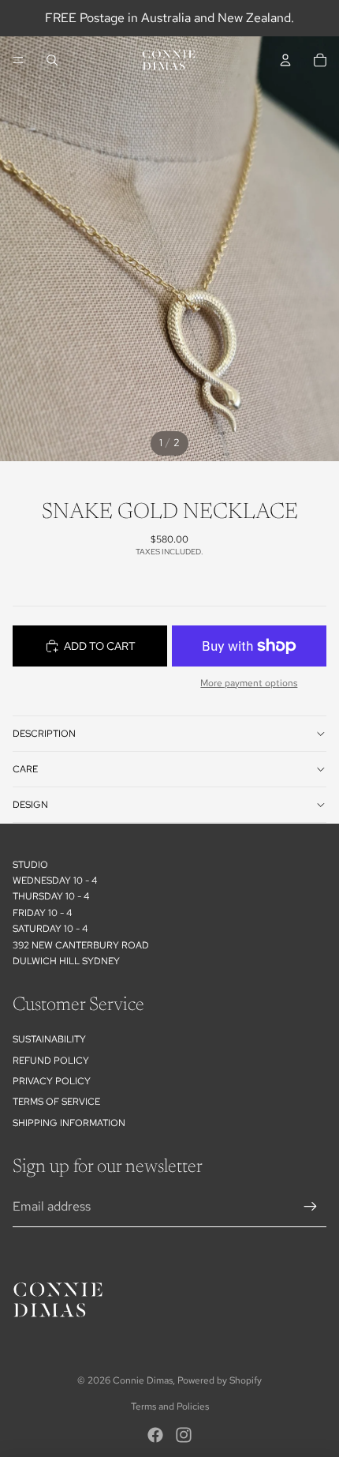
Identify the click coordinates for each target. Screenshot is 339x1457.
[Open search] (52, 60)
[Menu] (18, 60)
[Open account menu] (285, 60)
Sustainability (49, 1039)
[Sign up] (310, 1206)
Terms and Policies (170, 1406)
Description (44, 733)
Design (30, 804)
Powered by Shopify (219, 1380)
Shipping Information (69, 1123)
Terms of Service (56, 1101)
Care (25, 769)
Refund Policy (51, 1060)
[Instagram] (183, 1434)
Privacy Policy (52, 1081)
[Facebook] (155, 1434)
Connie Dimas (143, 1380)
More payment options (248, 683)
